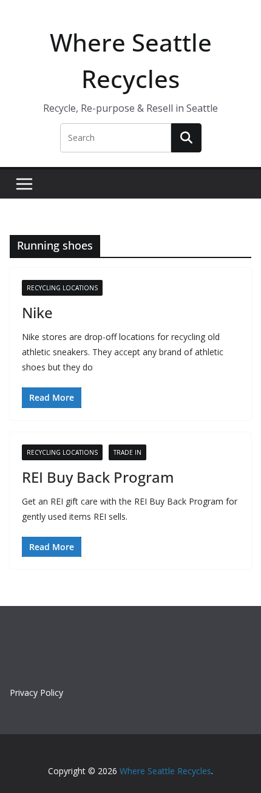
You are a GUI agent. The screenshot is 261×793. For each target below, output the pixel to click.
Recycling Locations (62, 288)
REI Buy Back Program (98, 477)
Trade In (127, 452)
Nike (37, 312)
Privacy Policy (36, 692)
